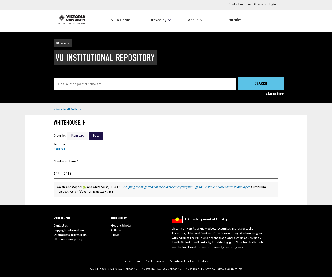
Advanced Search (275, 94)
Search (261, 83)
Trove (115, 235)
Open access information (70, 235)
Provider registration (155, 261)
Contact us (237, 4)
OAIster (116, 230)
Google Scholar (121, 225)
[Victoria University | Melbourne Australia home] (71, 19)
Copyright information (69, 230)
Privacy (127, 261)
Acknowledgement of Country (206, 219)
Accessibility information (182, 261)
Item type (77, 135)
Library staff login (264, 4)
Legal (138, 261)
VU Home (61, 43)
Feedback (203, 261)
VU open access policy (68, 239)
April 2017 (60, 149)
